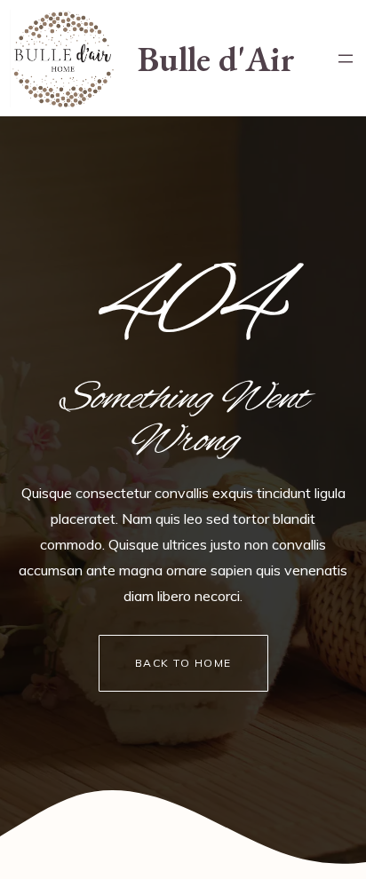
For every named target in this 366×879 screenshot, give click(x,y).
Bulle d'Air (216, 59)
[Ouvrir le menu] (345, 58)
